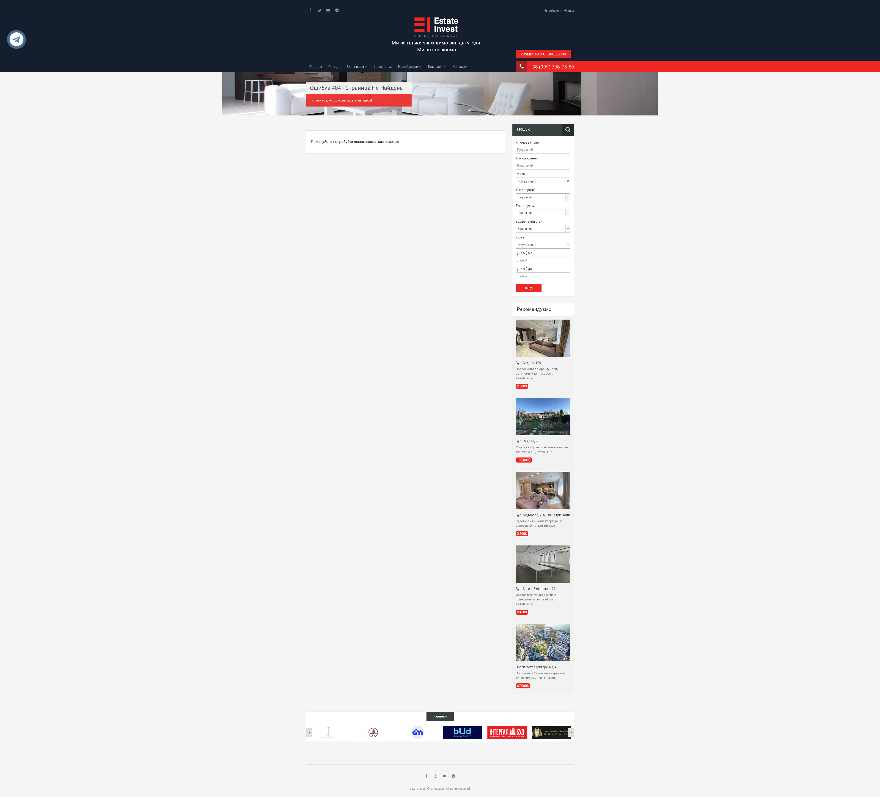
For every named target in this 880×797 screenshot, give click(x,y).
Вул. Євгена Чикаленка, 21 (536, 589)
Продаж (315, 67)
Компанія (435, 67)
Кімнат (521, 237)
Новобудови (408, 67)
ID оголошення (527, 158)
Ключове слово (527, 142)
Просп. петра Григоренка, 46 (537, 667)
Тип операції (525, 190)
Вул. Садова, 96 (527, 441)
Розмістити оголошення (543, 54)
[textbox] (540, 181)
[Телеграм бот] (16, 41)
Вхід (571, 10)
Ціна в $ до (524, 269)
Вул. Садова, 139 (528, 363)
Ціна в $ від (524, 253)
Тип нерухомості (528, 206)
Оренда (334, 67)
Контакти (459, 67)
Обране (554, 10)
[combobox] (543, 181)
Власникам (355, 67)
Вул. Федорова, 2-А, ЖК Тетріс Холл (543, 515)
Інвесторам (383, 67)
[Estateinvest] (436, 27)
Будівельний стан (529, 221)
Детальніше (524, 378)
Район (520, 174)
